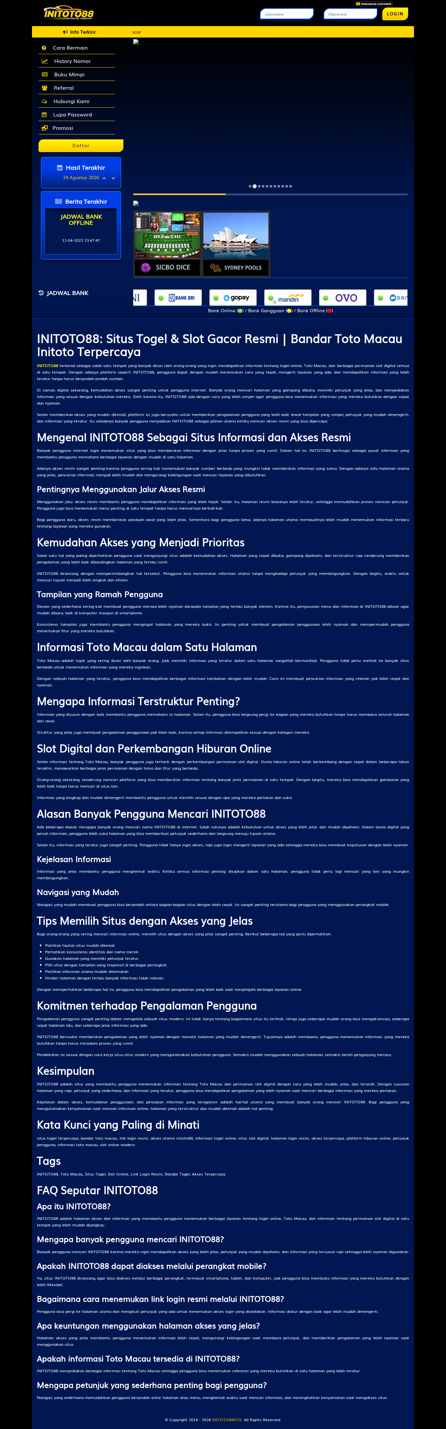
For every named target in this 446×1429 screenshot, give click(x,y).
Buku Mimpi (68, 74)
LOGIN (395, 13)
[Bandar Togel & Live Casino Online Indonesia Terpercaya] (135, 199)
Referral (62, 87)
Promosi (62, 127)
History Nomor (71, 61)
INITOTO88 (47, 365)
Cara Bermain (69, 47)
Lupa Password (71, 114)
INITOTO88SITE (227, 1419)
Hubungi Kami (69, 101)
